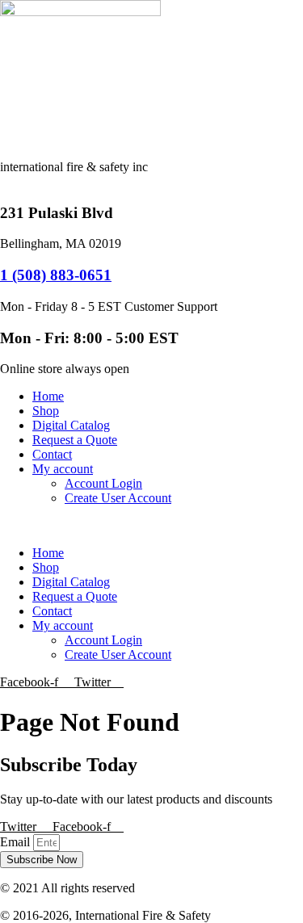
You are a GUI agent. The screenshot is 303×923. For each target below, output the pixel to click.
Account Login (103, 483)
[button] (151, 525)
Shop (45, 410)
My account (62, 469)
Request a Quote (74, 440)
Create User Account (118, 498)
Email (16, 842)
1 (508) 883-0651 (56, 274)
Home (48, 396)
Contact (52, 454)
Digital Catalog (71, 425)
